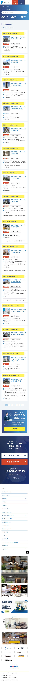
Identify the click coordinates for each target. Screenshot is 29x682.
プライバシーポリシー (7, 675)
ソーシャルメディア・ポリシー (9, 677)
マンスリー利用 (6, 508)
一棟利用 (4, 505)
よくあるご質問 (6, 525)
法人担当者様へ (6, 495)
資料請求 (21, 2)
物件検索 (4, 498)
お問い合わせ (15, 2)
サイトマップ (6, 673)
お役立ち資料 (5, 545)
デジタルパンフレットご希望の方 (10, 542)
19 (17, 405)
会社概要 (4, 539)
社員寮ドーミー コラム (7, 518)
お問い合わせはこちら (12, 462)
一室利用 (4, 502)
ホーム (2, 6)
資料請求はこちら (11, 455)
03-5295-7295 (16, 471)
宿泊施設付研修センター (8, 515)
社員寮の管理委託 (6, 512)
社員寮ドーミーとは (7, 492)
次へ (21, 405)
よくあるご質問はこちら (14, 478)
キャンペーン (5, 532)
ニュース (4, 535)
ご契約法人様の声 (6, 522)
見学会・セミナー (6, 529)
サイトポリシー (15, 673)
